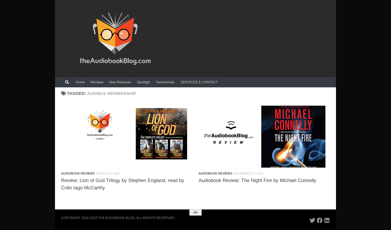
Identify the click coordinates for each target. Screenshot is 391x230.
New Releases (120, 82)
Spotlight (143, 82)
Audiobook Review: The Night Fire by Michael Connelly (257, 180)
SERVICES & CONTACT (199, 82)
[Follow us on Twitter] (312, 220)
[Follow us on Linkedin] (327, 220)
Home (80, 82)
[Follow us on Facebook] (320, 220)
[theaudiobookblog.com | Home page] (115, 38)
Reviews (96, 82)
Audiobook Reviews (78, 173)
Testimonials (165, 82)
